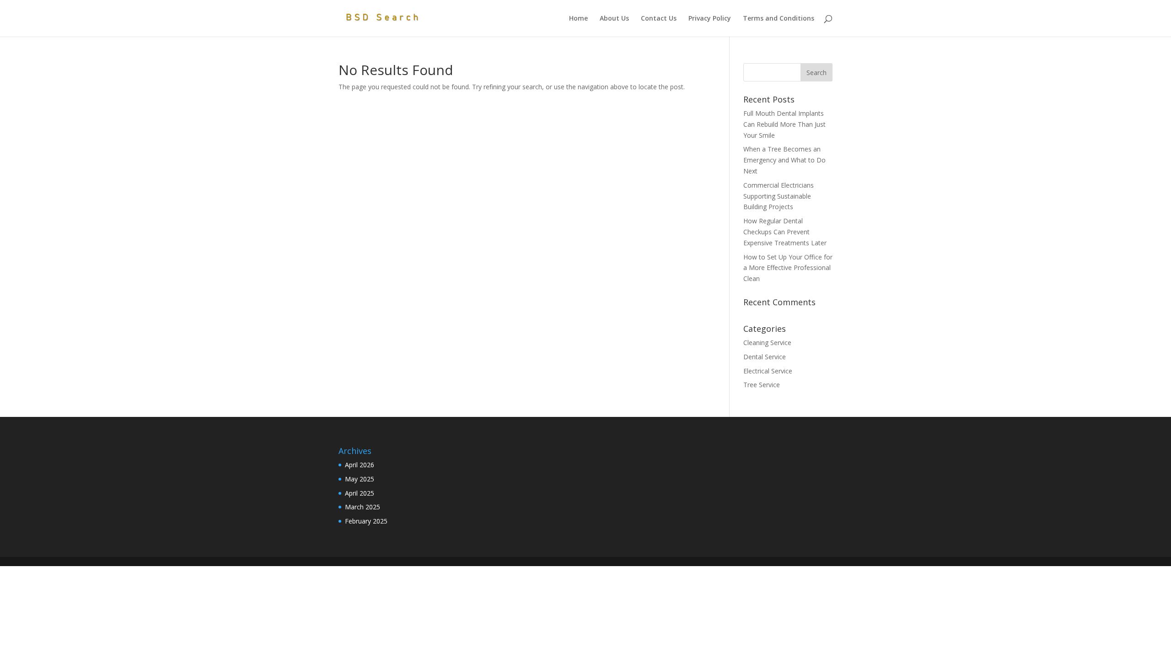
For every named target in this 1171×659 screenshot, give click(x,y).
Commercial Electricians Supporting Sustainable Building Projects (778, 196)
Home (578, 18)
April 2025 (359, 493)
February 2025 (366, 521)
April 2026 (359, 464)
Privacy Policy (709, 18)
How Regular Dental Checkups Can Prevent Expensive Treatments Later (785, 231)
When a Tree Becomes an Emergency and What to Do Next (784, 160)
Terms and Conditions (778, 18)
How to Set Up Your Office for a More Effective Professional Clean (788, 268)
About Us (614, 18)
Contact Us (659, 18)
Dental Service (764, 356)
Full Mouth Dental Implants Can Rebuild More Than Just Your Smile (784, 124)
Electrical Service (767, 371)
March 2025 (362, 506)
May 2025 (359, 479)
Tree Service (761, 384)
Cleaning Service (767, 342)
